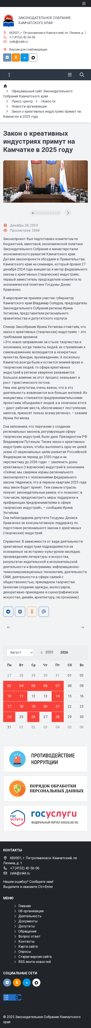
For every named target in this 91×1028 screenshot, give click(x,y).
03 (9, 686)
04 (21, 686)
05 (33, 686)
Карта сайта (28, 947)
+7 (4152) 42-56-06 (22, 37)
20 (45, 706)
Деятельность (29, 916)
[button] (33, 213)
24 (9, 717)
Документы (28, 921)
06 (45, 686)
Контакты (26, 941)
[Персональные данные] (45, 788)
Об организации (31, 911)
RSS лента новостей (34, 962)
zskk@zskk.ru (18, 41)
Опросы (24, 952)
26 (33, 717)
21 (57, 706)
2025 (49, 652)
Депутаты (26, 926)
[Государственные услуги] (45, 818)
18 (21, 706)
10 (9, 696)
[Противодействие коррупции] (45, 759)
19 (33, 706)
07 (57, 686)
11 (21, 696)
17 (9, 706)
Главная (24, 906)
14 (57, 696)
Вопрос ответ (29, 936)
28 (57, 717)
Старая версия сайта (35, 957)
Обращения (27, 931)
